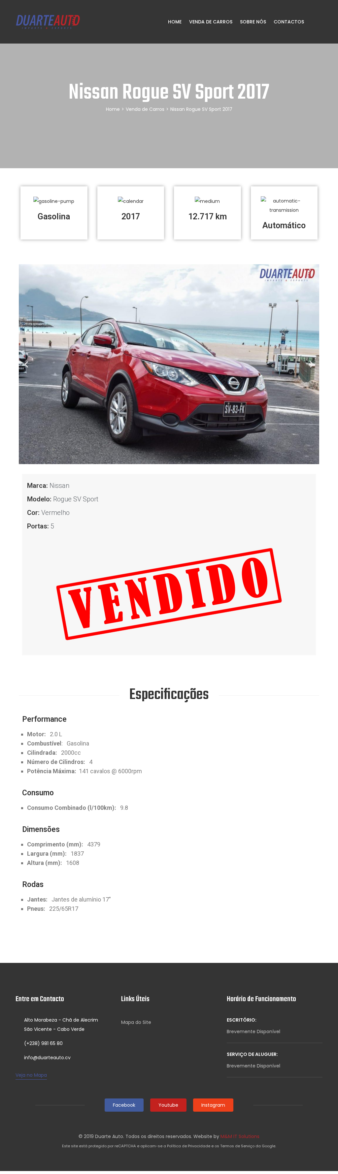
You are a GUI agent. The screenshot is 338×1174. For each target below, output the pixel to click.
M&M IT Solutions (239, 1136)
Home (174, 21)
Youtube (168, 1105)
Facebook (124, 1105)
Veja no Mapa (31, 1075)
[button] (26, 364)
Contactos (289, 21)
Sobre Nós (253, 21)
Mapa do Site (136, 1022)
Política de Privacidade (188, 1146)
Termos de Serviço (237, 1146)
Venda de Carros (210, 21)
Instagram (213, 1105)
